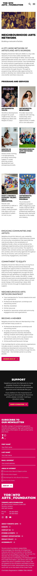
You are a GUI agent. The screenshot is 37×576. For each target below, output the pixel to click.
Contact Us (6, 530)
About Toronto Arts (10, 524)
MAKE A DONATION (17, 404)
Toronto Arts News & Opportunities (15, 471)
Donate (5, 527)
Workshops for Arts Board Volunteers (16, 477)
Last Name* (6, 452)
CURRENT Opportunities (11, 536)
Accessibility (7, 542)
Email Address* (8, 460)
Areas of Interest (9, 468)
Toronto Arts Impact (10, 474)
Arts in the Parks (9, 480)
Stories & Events (8, 533)
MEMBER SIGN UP (9, 359)
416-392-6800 (13, 512)
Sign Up (6, 486)
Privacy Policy (7, 539)
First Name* (6, 444)
